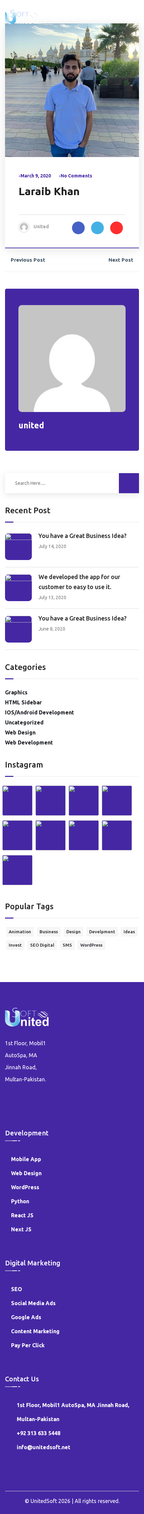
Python (20, 1201)
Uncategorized (24, 722)
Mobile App (26, 1159)
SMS (67, 945)
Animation (20, 931)
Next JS (21, 1229)
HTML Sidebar (23, 702)
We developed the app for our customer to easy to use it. (79, 581)
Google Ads (26, 1317)
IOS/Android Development (39, 712)
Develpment (102, 931)
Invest (15, 945)
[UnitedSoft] (21, 16)
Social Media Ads (33, 1303)
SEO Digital (42, 945)
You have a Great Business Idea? (83, 535)
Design (73, 931)
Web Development (29, 742)
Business (49, 931)
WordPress (91, 945)
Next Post (121, 260)
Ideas (129, 931)
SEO (16, 1289)
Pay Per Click (28, 1345)
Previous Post (28, 260)
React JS (22, 1215)
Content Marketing (35, 1331)
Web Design (20, 732)
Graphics (16, 692)
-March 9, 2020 (34, 175)
